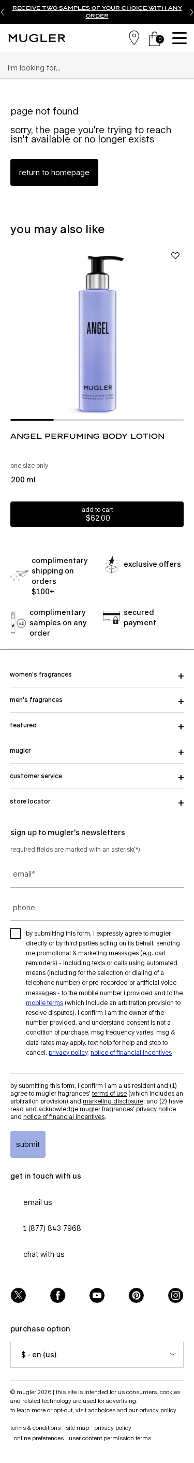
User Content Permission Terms (110, 1438)
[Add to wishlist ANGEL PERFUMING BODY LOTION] (175, 255)
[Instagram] (176, 1295)
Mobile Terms (44, 1003)
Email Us (37, 1202)
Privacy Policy (68, 1052)
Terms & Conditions (35, 1427)
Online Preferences (39, 1438)
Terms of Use (109, 1093)
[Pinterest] (136, 1295)
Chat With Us (44, 1254)
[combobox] (92, 68)
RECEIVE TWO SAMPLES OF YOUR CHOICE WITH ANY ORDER (97, 11)
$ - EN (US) (38, 1354)
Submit (28, 1144)
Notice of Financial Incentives (131, 1052)
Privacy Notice (156, 1109)
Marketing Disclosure (113, 1101)
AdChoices (101, 1410)
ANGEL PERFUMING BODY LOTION (87, 436)
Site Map (77, 1427)
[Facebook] (58, 1295)
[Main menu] (181, 38)
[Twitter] (18, 1295)
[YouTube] (97, 1295)
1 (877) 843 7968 (52, 1228)
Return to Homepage (54, 172)
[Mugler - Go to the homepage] (36, 38)
